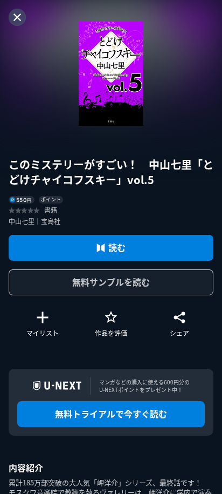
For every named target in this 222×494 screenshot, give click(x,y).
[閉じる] (17, 17)
